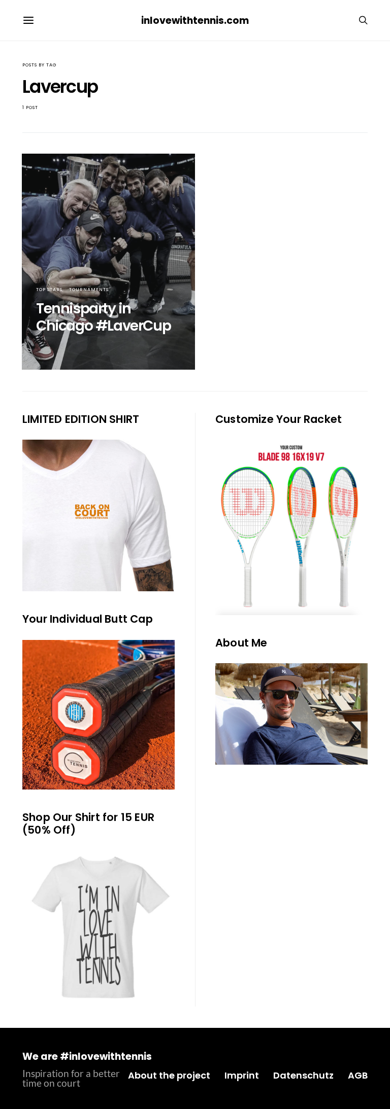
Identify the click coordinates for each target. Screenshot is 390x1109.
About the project (169, 1075)
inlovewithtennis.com (195, 20)
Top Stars (49, 290)
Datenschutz (303, 1075)
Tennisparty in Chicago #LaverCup (103, 317)
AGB (358, 1075)
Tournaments (89, 290)
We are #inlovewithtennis (87, 1056)
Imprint (241, 1075)
